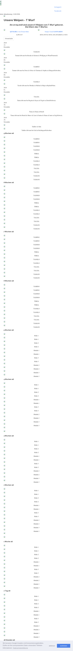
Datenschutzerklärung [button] (20, 648)
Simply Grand (54, 32)
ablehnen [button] (52, 646)
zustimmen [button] (63, 646)
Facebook (57, 11)
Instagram (57, 7)
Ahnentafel (9, 39)
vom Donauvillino (19, 32)
